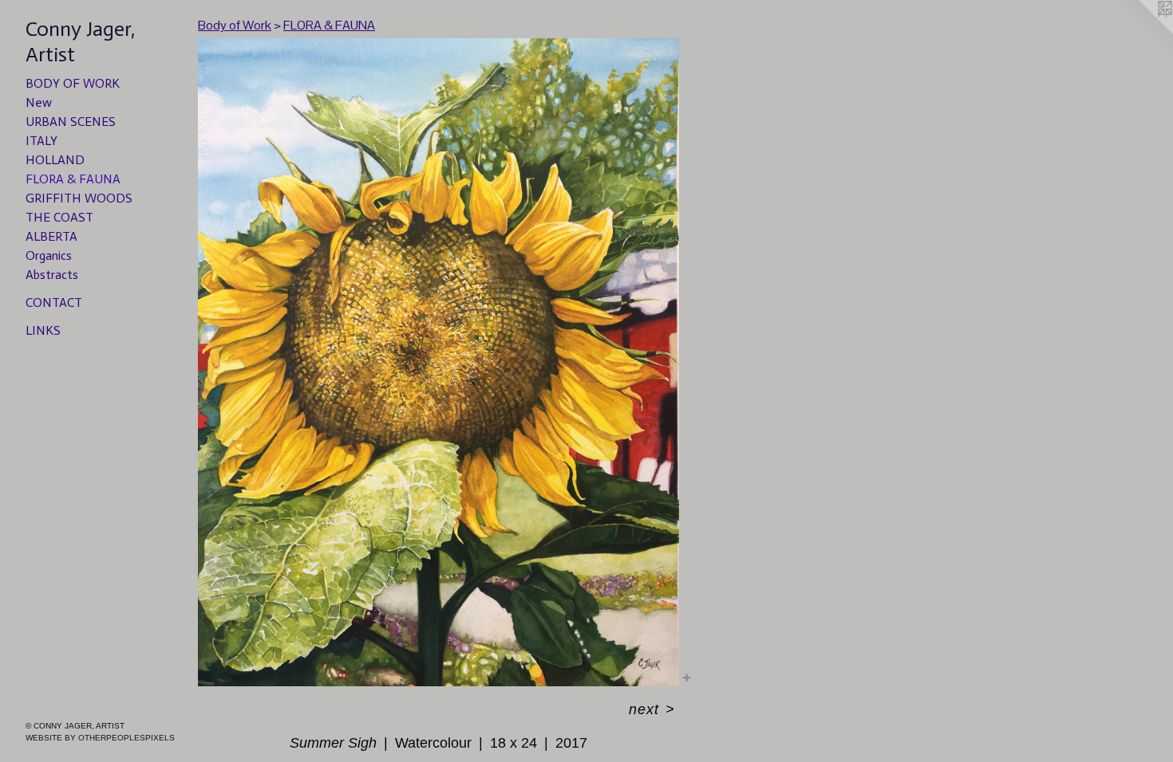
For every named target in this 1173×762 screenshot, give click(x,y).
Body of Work (73, 83)
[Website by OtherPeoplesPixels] (1141, 32)
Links (43, 330)
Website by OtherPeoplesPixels (100, 737)
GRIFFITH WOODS (79, 198)
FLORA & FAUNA (73, 179)
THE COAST (59, 217)
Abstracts (52, 274)
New (39, 102)
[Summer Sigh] (438, 362)
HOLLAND (55, 159)
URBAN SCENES (71, 121)
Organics (49, 255)
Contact (54, 302)
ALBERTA (51, 236)
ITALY (41, 140)
